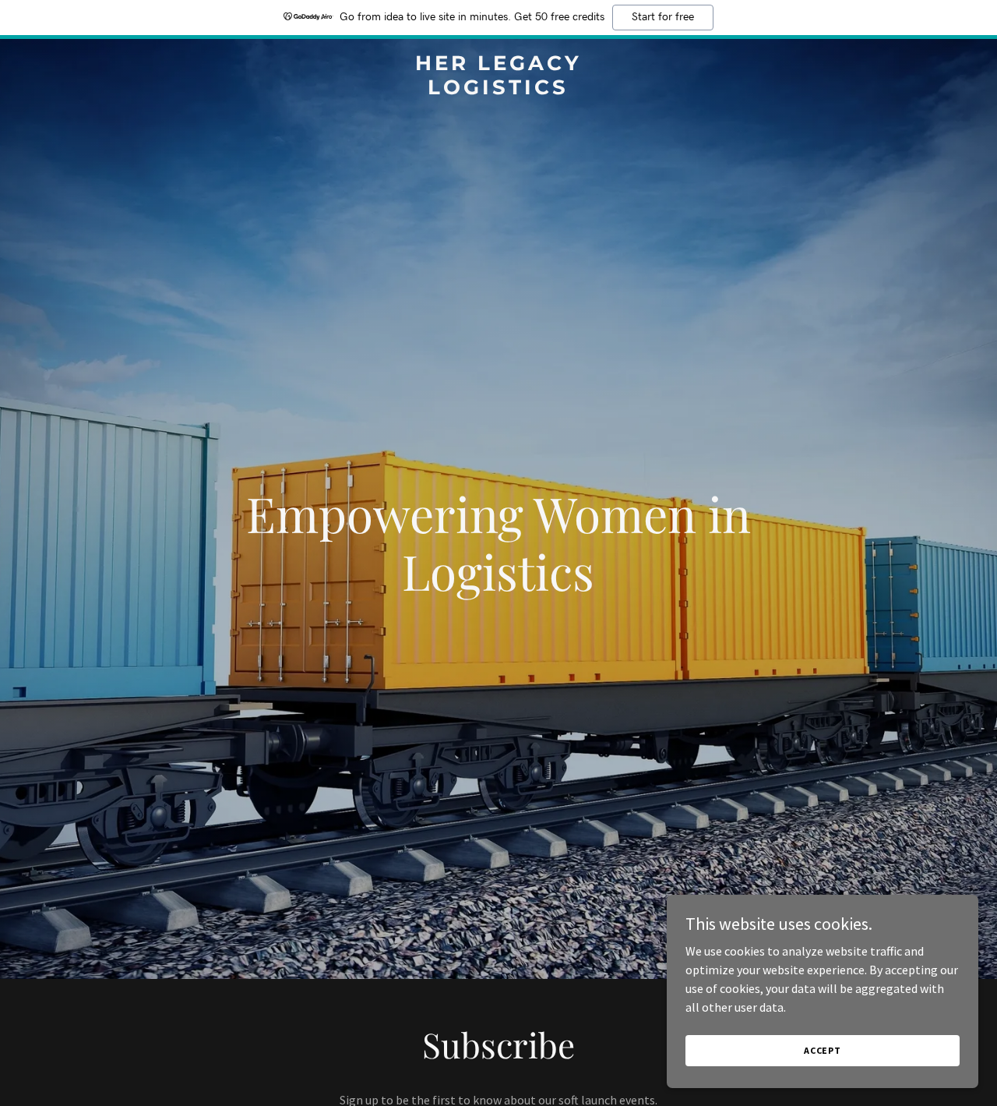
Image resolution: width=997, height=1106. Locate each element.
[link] (499, 89)
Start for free (663, 17)
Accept (822, 1050)
